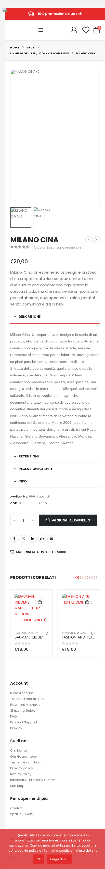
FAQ (13, 716)
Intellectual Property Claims (33, 779)
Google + (42, 539)
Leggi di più (59, 859)
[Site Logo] (14, 13)
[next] (96, 239)
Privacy (16, 728)
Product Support (23, 722)
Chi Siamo (18, 750)
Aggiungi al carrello (71, 520)
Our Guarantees (23, 756)
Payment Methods (25, 704)
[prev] (88, 239)
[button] (42, 30)
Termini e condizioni (26, 762)
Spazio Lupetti (21, 814)
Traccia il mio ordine (27, 698)
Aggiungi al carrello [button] (39, 602)
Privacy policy (21, 768)
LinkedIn (33, 539)
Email (51, 539)
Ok (39, 859)
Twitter (23, 539)
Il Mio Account (21, 693)
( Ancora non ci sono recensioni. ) (58, 247)
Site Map (17, 785)
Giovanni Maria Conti (76, 633)
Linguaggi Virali (25, 633)
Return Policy (20, 774)
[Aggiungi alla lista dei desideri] (46, 633)
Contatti (16, 808)
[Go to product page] (31, 610)
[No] (98, 848)
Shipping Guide (22, 710)
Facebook (14, 539)
